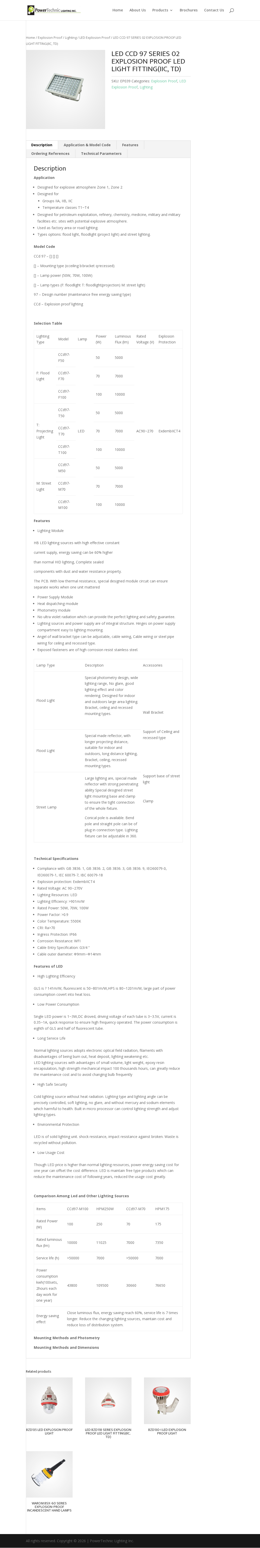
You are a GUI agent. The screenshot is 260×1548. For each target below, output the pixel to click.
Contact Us (214, 10)
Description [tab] (41, 144)
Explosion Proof (50, 37)
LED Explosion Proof (94, 37)
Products (160, 10)
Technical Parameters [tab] (101, 153)
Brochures (189, 10)
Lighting (71, 37)
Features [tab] (130, 144)
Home (117, 10)
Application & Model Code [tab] (87, 144)
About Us (137, 10)
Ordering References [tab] (50, 153)
